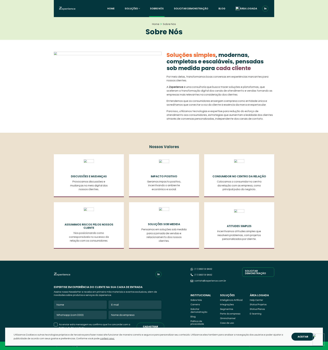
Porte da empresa (230, 314)
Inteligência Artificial (231, 300)
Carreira (195, 304)
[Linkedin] (265, 9)
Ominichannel (227, 318)
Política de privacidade (197, 322)
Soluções (131, 8)
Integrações (227, 304)
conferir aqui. (107, 338)
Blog (221, 8)
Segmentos (226, 309)
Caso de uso (227, 323)
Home (110, 8)
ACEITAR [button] (303, 336)
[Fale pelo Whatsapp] (319, 340)
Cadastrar (150, 326)
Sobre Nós (157, 8)
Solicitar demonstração (191, 8)
